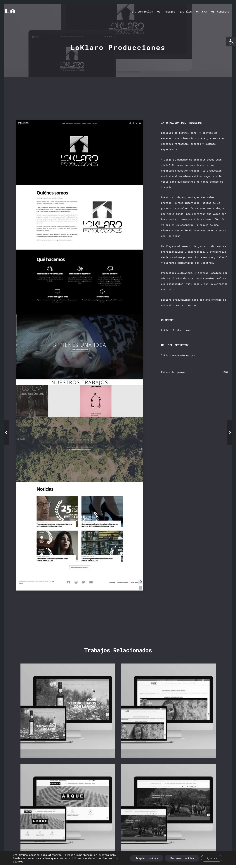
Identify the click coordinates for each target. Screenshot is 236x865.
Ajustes (211, 858)
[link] (231, 41)
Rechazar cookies (182, 858)
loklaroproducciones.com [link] (178, 355)
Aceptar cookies (147, 858)
